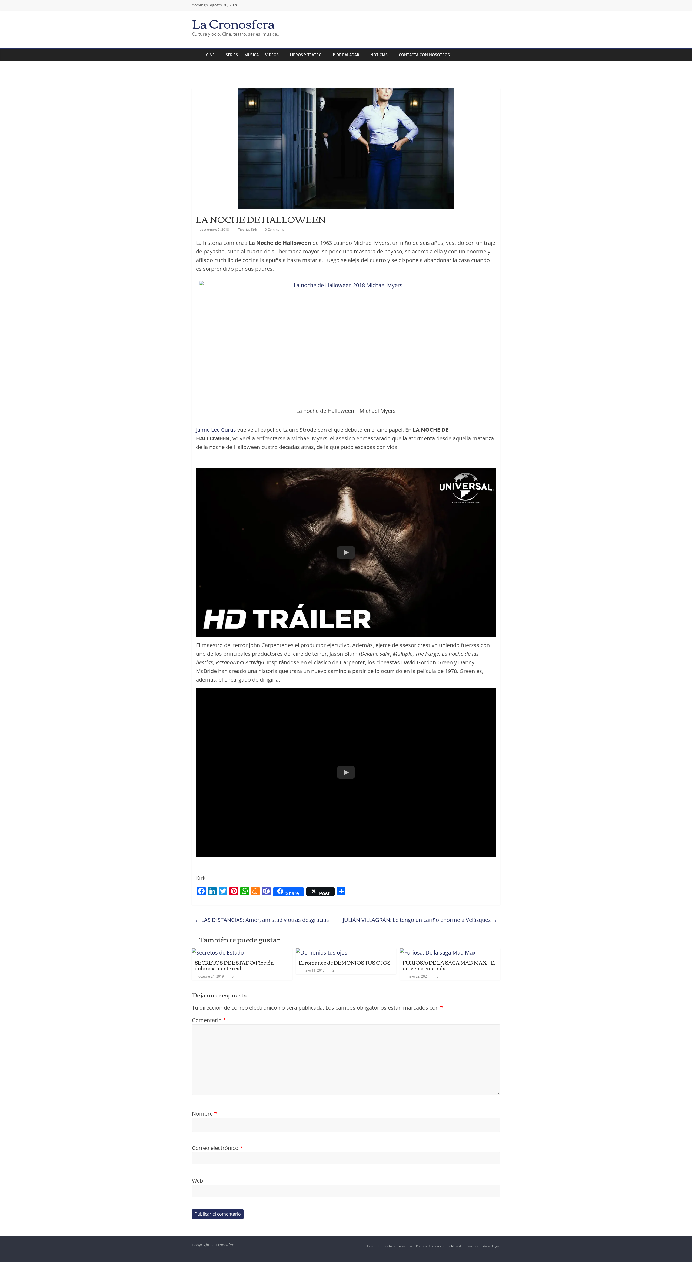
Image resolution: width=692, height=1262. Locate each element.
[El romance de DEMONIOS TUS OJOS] (321, 952)
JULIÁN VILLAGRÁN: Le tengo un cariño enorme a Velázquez (420, 919)
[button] (346, 552)
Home (370, 1246)
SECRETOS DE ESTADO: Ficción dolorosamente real (234, 965)
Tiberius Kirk (248, 229)
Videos (272, 54)
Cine (210, 54)
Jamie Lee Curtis (216, 429)
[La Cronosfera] (197, 55)
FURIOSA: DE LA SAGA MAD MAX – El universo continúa (449, 965)
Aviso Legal (491, 1246)
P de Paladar (346, 54)
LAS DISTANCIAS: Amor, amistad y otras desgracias (262, 919)
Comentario (209, 1020)
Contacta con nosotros (395, 1246)
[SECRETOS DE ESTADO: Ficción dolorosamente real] (218, 952)
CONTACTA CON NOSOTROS (424, 54)
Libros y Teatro (306, 54)
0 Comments (274, 229)
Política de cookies (430, 1246)
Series (232, 54)
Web (197, 1180)
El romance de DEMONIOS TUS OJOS (344, 962)
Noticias (379, 54)
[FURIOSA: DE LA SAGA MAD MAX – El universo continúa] (437, 952)
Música (251, 54)
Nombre (204, 1113)
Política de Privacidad (463, 1246)
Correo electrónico (217, 1147)
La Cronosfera (233, 23)
